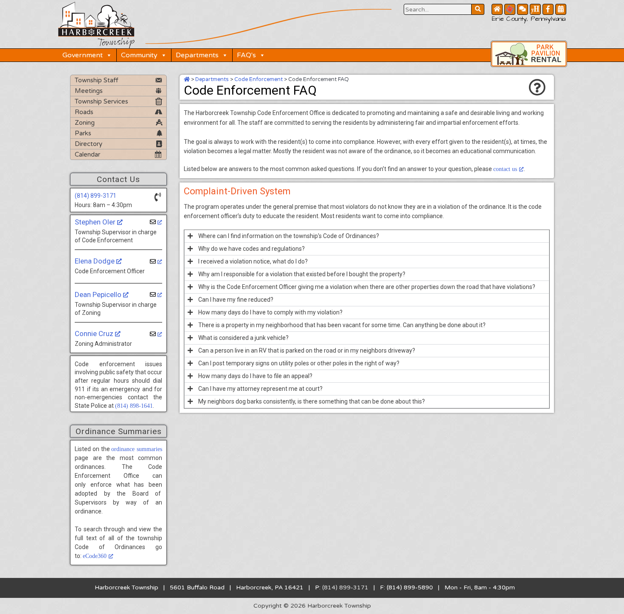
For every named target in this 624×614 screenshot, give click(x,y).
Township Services (101, 101)
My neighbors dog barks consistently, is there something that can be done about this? (311, 401)
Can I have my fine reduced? (235, 299)
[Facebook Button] (548, 9)
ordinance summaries (136, 449)
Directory (88, 144)
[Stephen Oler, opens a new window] (156, 222)
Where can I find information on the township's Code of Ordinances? (288, 236)
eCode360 (95, 556)
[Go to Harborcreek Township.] (187, 79)
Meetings (89, 91)
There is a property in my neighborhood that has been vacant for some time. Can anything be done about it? (342, 325)
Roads (84, 112)
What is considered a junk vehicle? (243, 337)
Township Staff (96, 80)
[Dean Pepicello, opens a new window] (156, 295)
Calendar (87, 154)
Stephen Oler (96, 222)
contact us (505, 169)
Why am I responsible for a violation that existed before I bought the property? (301, 274)
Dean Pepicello (99, 294)
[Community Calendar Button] (560, 9)
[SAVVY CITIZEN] (509, 9)
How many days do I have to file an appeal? (255, 376)
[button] (367, 236)
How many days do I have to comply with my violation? (270, 312)
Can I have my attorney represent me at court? (260, 388)
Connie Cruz (95, 333)
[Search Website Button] (478, 9)
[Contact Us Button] (522, 9)
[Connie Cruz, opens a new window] (156, 334)
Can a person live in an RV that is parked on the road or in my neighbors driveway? (306, 350)
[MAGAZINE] (535, 9)
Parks (83, 133)
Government (82, 55)
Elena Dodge (95, 261)
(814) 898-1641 (134, 406)
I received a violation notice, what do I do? (253, 261)
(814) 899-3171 (95, 195)
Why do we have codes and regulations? (251, 248)
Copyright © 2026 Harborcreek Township (312, 605)
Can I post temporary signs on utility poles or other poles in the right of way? (298, 363)
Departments (197, 55)
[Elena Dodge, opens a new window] (156, 261)
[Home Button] (497, 9)
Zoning (85, 122)
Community (139, 55)
